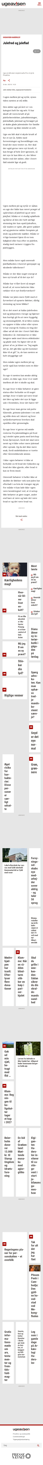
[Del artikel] (9, 80)
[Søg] (38, 1445)
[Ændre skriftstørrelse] (4, 80)
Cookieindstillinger (19, 1437)
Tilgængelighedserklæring (21, 1439)
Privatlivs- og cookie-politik (21, 1434)
